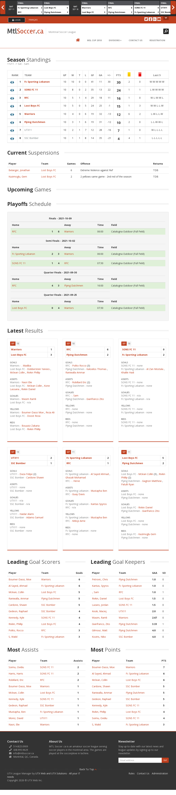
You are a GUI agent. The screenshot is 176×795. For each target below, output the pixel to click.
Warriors (86, 7)
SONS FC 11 (140, 7)
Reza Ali (50, 412)
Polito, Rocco (16, 630)
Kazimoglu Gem (147, 534)
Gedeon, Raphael (18, 611)
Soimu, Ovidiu (16, 667)
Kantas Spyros (99, 504)
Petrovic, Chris (100, 579)
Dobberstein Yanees (38, 369)
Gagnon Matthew (152, 481)
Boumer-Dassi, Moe (20, 579)
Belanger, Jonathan (19, 170)
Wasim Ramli (29, 399)
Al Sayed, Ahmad (18, 585)
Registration (157, 40)
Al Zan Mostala (154, 369)
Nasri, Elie (14, 724)
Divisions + (115, 40)
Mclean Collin (17, 372)
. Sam (75, 395)
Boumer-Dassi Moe (33, 412)
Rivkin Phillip (33, 372)
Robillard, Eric (16, 680)
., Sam (95, 592)
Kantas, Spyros (100, 585)
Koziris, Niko (99, 636)
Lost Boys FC (50, 7)
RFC (19, 12)
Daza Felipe (26, 474)
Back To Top (87, 769)
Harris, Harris (16, 673)
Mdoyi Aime (78, 520)
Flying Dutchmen (52, 12)
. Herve (76, 481)
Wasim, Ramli (99, 617)
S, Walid (13, 636)
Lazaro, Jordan (100, 604)
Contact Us (135, 40)
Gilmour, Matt (99, 630)
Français (33, 19)
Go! (165, 760)
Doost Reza (33, 415)
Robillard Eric (79, 382)
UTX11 (164, 7)
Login (17, 20)
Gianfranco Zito (95, 399)
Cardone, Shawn (18, 604)
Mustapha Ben (99, 490)
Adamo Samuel (34, 517)
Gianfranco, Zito (101, 624)
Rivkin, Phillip (16, 624)
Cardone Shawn (35, 477)
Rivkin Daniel (28, 389)
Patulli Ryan (127, 484)
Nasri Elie (27, 382)
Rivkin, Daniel (99, 598)
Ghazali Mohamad (75, 477)
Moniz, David (16, 718)
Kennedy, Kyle (16, 617)
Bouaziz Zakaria (31, 425)
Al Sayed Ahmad (100, 474)
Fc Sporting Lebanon (28, 7)
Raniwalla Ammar (75, 372)
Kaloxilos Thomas (96, 369)
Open (166, 18)
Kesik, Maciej (99, 611)
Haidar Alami (27, 514)
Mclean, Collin (16, 592)
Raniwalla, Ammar (19, 598)
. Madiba (26, 365)
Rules (132, 773)
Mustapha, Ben (17, 711)
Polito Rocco (79, 365)
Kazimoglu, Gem (18, 176)
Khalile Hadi (127, 372)
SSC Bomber (167, 12)
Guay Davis (78, 494)
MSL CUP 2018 (94, 40)
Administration (160, 773)
